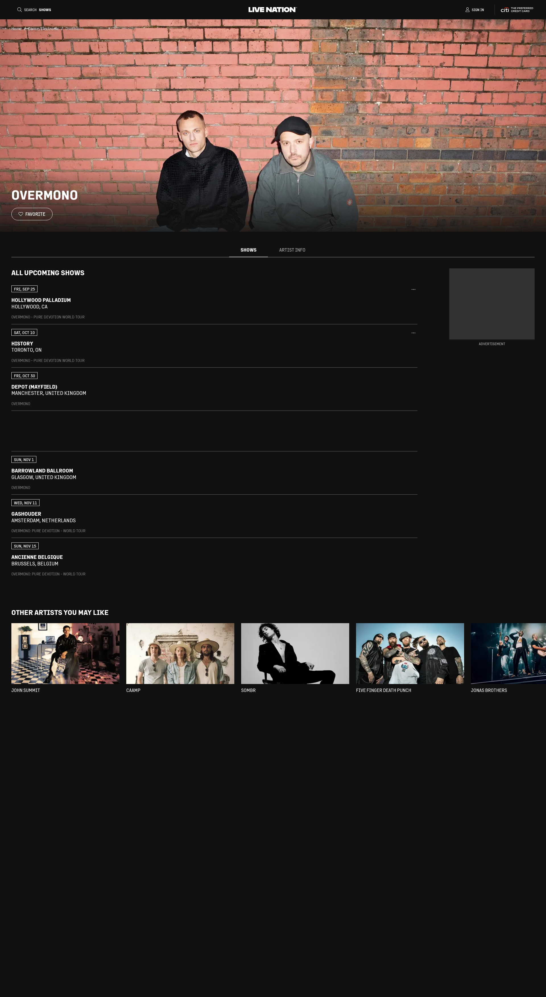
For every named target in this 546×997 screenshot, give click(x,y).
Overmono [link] (74, 28)
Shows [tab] (249, 250)
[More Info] (413, 289)
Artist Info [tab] (292, 250)
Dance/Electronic (43, 28)
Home (16, 28)
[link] (214, 302)
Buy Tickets (380, 303)
